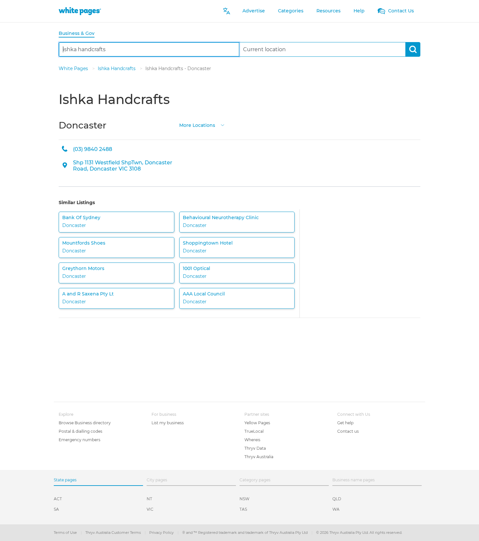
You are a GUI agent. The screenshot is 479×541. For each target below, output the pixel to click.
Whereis (252, 439)
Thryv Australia (258, 456)
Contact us (348, 431)
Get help (345, 422)
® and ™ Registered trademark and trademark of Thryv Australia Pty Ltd (245, 532)
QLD (336, 498)
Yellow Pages (257, 422)
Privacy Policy (162, 532)
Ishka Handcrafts (117, 68)
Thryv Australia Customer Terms (113, 532)
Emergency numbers (79, 439)
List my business (168, 422)
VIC (150, 509)
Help (359, 11)
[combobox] (149, 49)
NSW (244, 498)
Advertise (253, 11)
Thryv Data (255, 448)
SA (56, 509)
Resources (328, 11)
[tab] (79, 34)
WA (336, 509)
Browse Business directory (85, 422)
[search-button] (412, 49)
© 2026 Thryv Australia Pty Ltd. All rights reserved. (359, 532)
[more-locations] (222, 125)
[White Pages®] (80, 11)
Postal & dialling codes (80, 431)
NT (149, 498)
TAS (243, 509)
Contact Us (400, 11)
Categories (290, 11)
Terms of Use (66, 532)
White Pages (74, 68)
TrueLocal (254, 431)
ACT (58, 498)
